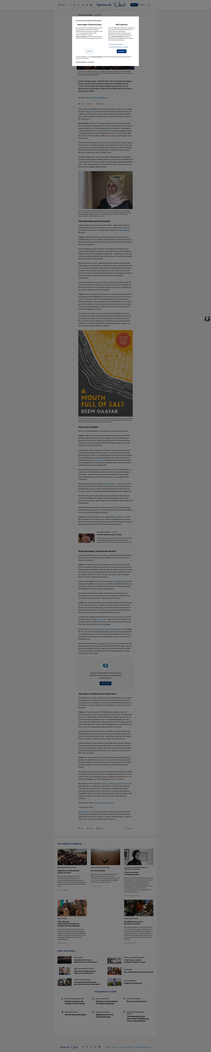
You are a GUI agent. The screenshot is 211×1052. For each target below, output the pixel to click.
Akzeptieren (121, 51)
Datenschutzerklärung (81, 36)
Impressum (91, 62)
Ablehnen (89, 51)
